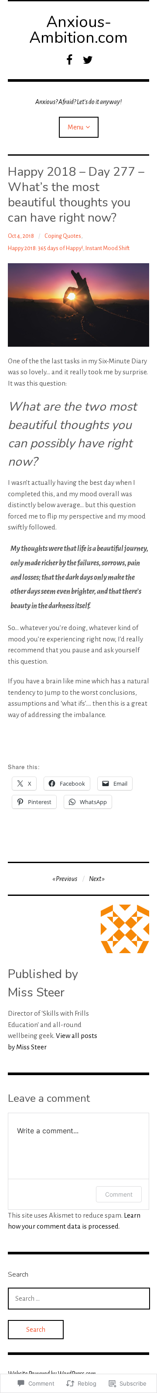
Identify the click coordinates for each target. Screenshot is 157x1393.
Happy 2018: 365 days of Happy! (45, 248)
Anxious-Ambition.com (78, 30)
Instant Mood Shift (107, 248)
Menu (75, 127)
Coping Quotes (62, 236)
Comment (119, 1194)
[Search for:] (79, 1298)
